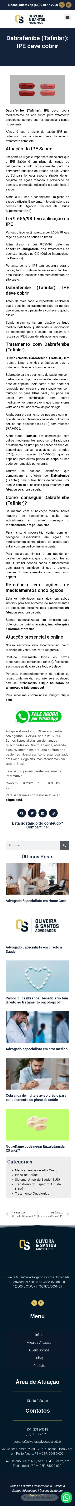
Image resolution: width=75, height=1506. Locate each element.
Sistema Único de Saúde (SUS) (37, 1179)
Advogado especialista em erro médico (37, 1049)
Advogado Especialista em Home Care (36, 901)
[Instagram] (69, 5)
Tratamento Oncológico (32, 1193)
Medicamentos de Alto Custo (36, 1170)
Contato (39, 1366)
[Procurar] (64, 845)
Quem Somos (39, 1350)
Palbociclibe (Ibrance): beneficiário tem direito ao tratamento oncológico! (37, 1000)
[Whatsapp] (62, 5)
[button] (67, 17)
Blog (39, 1358)
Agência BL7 (37, 1495)
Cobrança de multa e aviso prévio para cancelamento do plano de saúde (36, 1097)
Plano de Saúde (26, 1175)
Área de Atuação (39, 1342)
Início (39, 1335)
